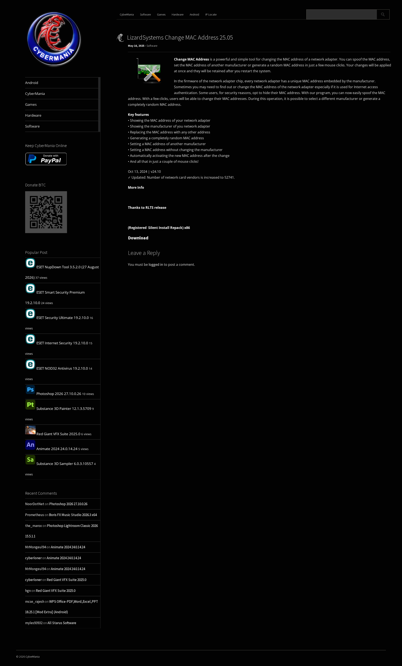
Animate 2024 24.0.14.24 (56, 448)
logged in (156, 264)
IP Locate (210, 14)
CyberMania (127, 14)
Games (161, 14)
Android (194, 14)
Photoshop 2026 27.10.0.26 (58, 393)
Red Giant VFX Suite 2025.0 (58, 433)
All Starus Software (62, 623)
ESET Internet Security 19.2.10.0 (62, 343)
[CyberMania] (54, 67)
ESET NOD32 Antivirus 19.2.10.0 (62, 368)
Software (145, 14)
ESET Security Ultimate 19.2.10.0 (62, 317)
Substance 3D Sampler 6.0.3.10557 (64, 463)
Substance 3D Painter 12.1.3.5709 (63, 408)
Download (138, 238)
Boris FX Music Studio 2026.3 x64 (73, 514)
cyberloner (33, 558)
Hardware (177, 14)
